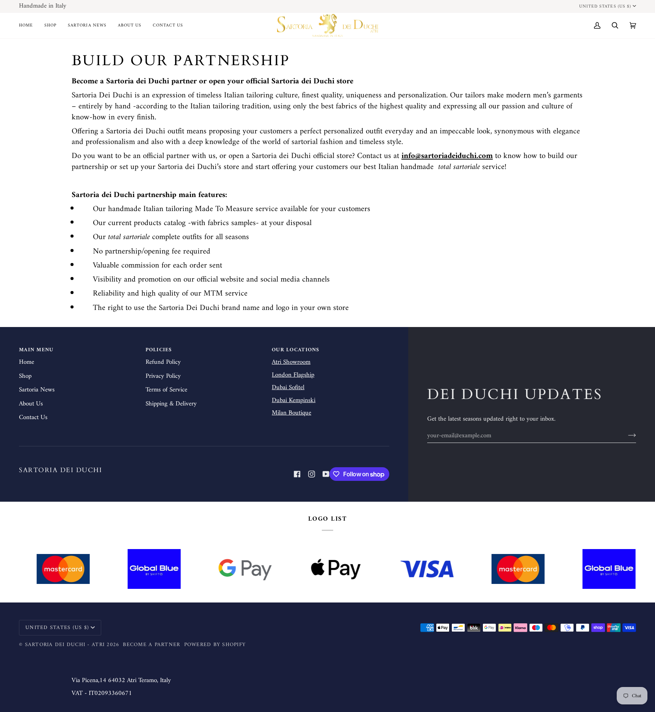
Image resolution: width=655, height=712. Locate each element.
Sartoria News (37, 390)
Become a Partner (151, 644)
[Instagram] (311, 474)
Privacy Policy (163, 376)
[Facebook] (297, 474)
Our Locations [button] (295, 350)
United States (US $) (605, 6)
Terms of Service (166, 390)
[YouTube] (326, 474)
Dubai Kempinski (293, 400)
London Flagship (293, 375)
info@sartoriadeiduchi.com (447, 156)
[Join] (626, 436)
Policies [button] (159, 350)
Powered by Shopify (215, 644)
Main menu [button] (36, 350)
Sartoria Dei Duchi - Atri (65, 644)
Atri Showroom (291, 362)
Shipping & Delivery (171, 404)
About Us (31, 404)
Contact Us (33, 417)
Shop (25, 376)
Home (26, 362)
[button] (50, 26)
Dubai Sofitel (288, 387)
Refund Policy (163, 362)
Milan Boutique (291, 413)
